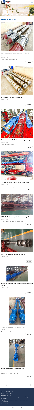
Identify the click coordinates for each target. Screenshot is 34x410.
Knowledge (21, 409)
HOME (4, 409)
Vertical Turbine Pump (6, 403)
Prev (20, 385)
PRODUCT (12, 409)
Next (25, 385)
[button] (2, 14)
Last (27, 385)
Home (17, 385)
